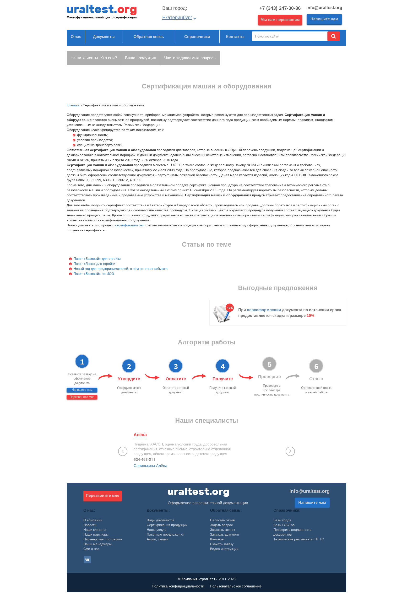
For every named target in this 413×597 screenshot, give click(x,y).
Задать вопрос (221, 525)
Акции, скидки (157, 539)
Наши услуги (157, 530)
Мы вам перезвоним (280, 20)
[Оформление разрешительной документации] (198, 492)
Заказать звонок (222, 530)
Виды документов (160, 520)
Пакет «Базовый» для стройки (97, 259)
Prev (122, 451)
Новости (89, 525)
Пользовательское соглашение (235, 586)
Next (290, 451)
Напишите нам (324, 19)
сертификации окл (129, 225)
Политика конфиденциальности (178, 586)
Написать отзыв (222, 520)
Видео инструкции (224, 549)
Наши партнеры (96, 534)
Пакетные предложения (165, 534)
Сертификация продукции (167, 525)
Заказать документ (224, 534)
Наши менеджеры (97, 544)
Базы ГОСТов (283, 525)
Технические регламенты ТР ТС (298, 539)
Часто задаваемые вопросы (190, 58)
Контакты (235, 37)
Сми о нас (91, 549)
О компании (92, 520)
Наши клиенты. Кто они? (94, 58)
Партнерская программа (102, 539)
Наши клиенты (94, 530)
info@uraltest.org (309, 491)
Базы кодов (282, 520)
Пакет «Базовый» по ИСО (94, 274)
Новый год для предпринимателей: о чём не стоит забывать (121, 269)
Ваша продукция (140, 58)
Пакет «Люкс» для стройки (94, 264)
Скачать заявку (222, 544)
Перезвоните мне (82, 397)
